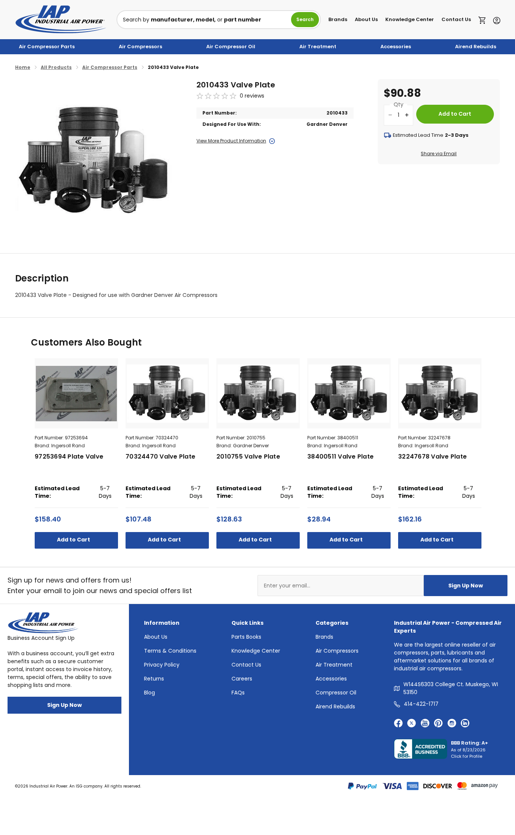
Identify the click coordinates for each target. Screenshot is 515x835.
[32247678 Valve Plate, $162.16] (439, 393)
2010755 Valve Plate (248, 456)
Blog (149, 692)
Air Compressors (140, 46)
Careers (241, 678)
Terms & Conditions (170, 651)
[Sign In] (494, 19)
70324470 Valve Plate (160, 456)
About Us (366, 19)
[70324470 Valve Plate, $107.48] (167, 393)
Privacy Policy (161, 664)
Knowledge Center (409, 19)
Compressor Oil (336, 692)
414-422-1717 (421, 704)
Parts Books (246, 637)
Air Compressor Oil (230, 46)
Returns (154, 678)
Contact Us (456, 19)
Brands (337, 19)
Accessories (395, 46)
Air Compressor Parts (47, 46)
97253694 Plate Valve (69, 456)
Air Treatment (317, 46)
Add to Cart (74, 539)
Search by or (192, 19)
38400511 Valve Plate (340, 456)
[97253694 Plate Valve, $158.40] (76, 393)
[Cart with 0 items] (483, 19)
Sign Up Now (465, 585)
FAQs (238, 692)
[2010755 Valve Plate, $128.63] (258, 393)
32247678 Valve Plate (432, 456)
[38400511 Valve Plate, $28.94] (348, 393)
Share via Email (439, 153)
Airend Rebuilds (475, 46)
